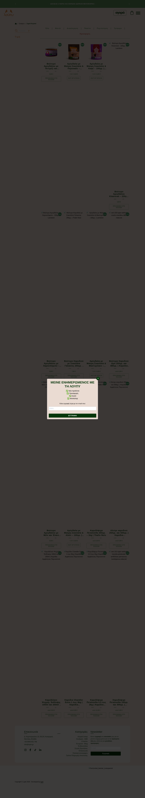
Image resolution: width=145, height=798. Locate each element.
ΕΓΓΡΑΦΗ (72, 416)
